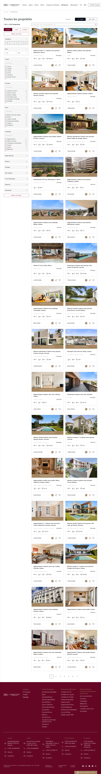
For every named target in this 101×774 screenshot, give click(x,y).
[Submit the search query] (95, 24)
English (25, 694)
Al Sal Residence (66, 707)
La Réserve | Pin (66, 692)
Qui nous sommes (86, 696)
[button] (74, 5)
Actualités (83, 711)
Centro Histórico (47, 704)
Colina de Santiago (67, 699)
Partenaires (84, 706)
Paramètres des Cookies (62, 766)
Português (26, 692)
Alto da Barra (46, 702)
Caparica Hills (65, 702)
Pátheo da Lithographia (69, 709)
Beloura (44, 715)
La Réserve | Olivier (67, 697)
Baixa (43, 694)
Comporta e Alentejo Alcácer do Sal (49, 720)
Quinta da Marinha (48, 707)
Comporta (45, 724)
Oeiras (36, 5)
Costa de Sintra (47, 712)
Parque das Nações (48, 699)
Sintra (42, 5)
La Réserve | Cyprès (67, 694)
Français (25, 697)
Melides (44, 727)
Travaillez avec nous (87, 709)
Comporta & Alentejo (52, 5)
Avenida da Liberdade (49, 692)
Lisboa (31, 5)
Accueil (6, 11)
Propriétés (83, 701)
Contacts (83, 698)
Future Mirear (65, 712)
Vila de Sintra (46, 717)
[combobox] (69, 19)
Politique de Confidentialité (48, 766)
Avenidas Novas (47, 697)
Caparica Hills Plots (67, 704)
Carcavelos (45, 709)
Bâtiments (83, 703)
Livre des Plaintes (73, 766)
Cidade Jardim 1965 (67, 715)
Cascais (24, 5)
